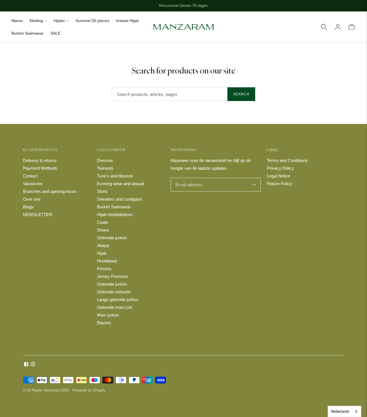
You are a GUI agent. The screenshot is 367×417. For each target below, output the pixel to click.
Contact (30, 175)
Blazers (104, 322)
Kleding (36, 20)
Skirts (102, 191)
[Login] (338, 27)
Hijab (101, 253)
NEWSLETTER (37, 214)
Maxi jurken (108, 315)
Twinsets (105, 168)
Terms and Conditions (287, 160)
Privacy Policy (280, 168)
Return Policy (279, 183)
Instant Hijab (127, 20)
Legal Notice (278, 175)
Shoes (103, 230)
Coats (102, 222)
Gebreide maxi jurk (114, 307)
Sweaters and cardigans (119, 199)
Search (241, 94)
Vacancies (32, 183)
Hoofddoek (107, 260)
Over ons (31, 199)
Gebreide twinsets (114, 291)
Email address (188, 178)
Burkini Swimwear (27, 33)
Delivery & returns (40, 160)
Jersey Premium (112, 276)
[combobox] (344, 411)
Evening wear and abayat (120, 183)
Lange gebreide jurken (117, 299)
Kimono (104, 268)
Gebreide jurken (112, 237)
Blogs (28, 206)
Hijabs (59, 20)
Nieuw (17, 20)
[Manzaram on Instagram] (33, 364)
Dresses (105, 160)
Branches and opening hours (50, 191)
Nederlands (340, 411)
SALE (55, 33)
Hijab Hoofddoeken (114, 214)
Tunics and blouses (115, 175)
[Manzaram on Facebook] (26, 364)
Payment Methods (40, 168)
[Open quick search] (324, 27)
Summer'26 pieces (92, 20)
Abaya (103, 245)
